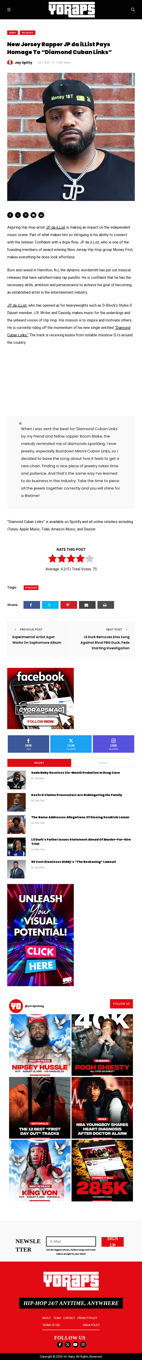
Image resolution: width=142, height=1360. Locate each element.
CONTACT (69, 1318)
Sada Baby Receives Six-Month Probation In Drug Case (75, 773)
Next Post (114, 629)
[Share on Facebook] (10, 215)
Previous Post (31, 629)
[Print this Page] (41, 215)
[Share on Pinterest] (26, 215)
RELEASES (27, 33)
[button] (39, 1045)
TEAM (57, 1318)
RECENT (39, 763)
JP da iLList (55, 227)
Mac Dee (40, 800)
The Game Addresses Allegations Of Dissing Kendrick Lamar (80, 817)
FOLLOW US (121, 1004)
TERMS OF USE (51, 1325)
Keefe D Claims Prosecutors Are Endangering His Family (76, 795)
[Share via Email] (33, 215)
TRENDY (103, 763)
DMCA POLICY (91, 1325)
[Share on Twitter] (18, 215)
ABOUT (46, 1318)
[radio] (52, 559)
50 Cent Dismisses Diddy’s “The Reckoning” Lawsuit (73, 862)
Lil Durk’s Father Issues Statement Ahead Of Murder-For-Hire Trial (81, 841)
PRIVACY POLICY (87, 1318)
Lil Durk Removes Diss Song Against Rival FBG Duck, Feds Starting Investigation (105, 642)
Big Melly (40, 778)
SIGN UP (112, 1242)
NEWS (12, 33)
